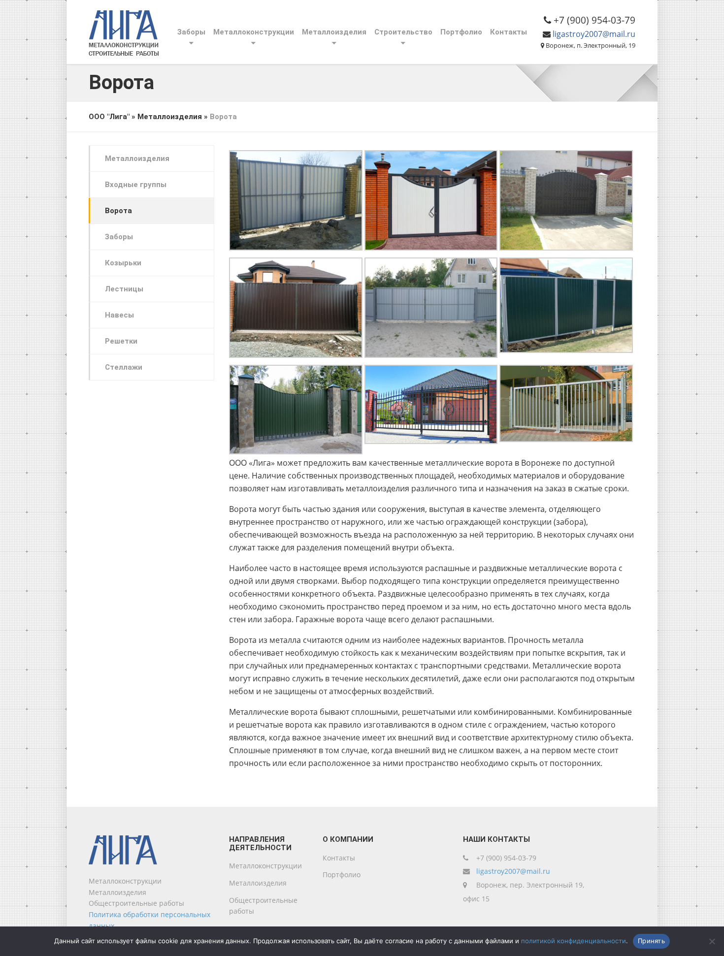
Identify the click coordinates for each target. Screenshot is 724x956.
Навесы (119, 315)
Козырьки (123, 262)
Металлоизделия (334, 32)
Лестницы (124, 289)
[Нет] (712, 941)
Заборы (191, 32)
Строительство (403, 32)
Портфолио (461, 32)
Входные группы (135, 184)
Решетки (121, 341)
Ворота (118, 210)
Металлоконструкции (253, 32)
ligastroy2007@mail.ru (594, 34)
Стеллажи (123, 367)
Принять (651, 941)
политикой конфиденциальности (573, 941)
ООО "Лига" (109, 116)
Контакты (508, 32)
